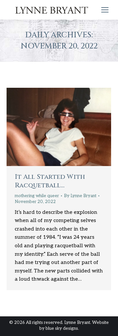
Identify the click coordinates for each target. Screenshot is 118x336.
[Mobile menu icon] (104, 9)
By (80, 195)
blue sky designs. (62, 328)
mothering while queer (37, 195)
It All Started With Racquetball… (50, 181)
